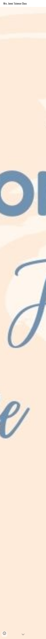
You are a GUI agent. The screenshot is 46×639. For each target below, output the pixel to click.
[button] (23, 635)
